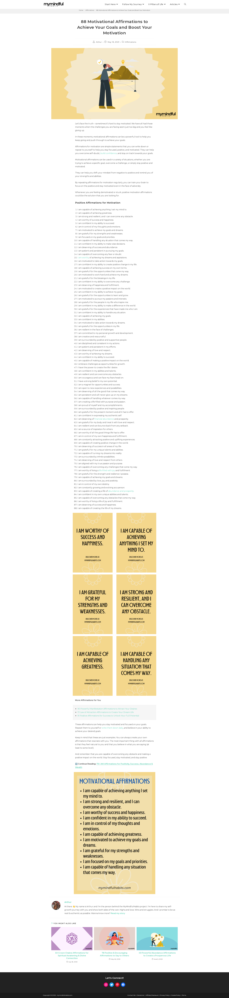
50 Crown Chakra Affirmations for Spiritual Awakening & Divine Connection (71, 955)
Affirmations (130, 42)
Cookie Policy (175, 995)
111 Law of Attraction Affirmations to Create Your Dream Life (106, 712)
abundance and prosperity (121, 491)
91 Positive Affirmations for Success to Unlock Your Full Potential (108, 716)
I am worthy (83, 257)
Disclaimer (140, 995)
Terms (184, 995)
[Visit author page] (56, 905)
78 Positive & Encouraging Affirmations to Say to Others (114, 954)
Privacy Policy (165, 995)
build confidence (108, 153)
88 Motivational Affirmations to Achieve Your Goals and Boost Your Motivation (123, 10)
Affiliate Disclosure (152, 995)
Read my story (118, 913)
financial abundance (104, 419)
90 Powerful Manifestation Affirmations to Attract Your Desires (107, 709)
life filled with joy (107, 470)
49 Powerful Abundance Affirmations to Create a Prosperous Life (157, 954)
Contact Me (131, 995)
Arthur (99, 42)
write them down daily (112, 728)
